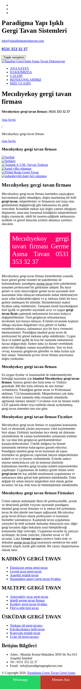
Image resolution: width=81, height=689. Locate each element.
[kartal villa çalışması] (16, 168)
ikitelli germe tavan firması (27, 600)
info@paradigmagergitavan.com (23, 41)
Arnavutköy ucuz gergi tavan (29, 596)
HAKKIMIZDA (21, 72)
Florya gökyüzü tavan (24, 608)
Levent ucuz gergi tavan (26, 571)
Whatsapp (20, 680)
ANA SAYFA (19, 68)
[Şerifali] (8, 157)
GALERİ (16, 76)
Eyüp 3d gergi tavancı (24, 636)
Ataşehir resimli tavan (24, 575)
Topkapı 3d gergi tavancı (26, 625)
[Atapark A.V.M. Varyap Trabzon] (25, 165)
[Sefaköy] (9, 161)
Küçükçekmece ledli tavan (27, 629)
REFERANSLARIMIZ (25, 79)
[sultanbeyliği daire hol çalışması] (24, 176)
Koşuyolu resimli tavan (25, 633)
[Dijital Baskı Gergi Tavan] (20, 172)
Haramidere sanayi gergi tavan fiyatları (35, 579)
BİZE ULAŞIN (20, 83)
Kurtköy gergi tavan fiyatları (28, 604)
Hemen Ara (60, 680)
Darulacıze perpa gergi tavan (29, 567)
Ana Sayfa (9, 119)
